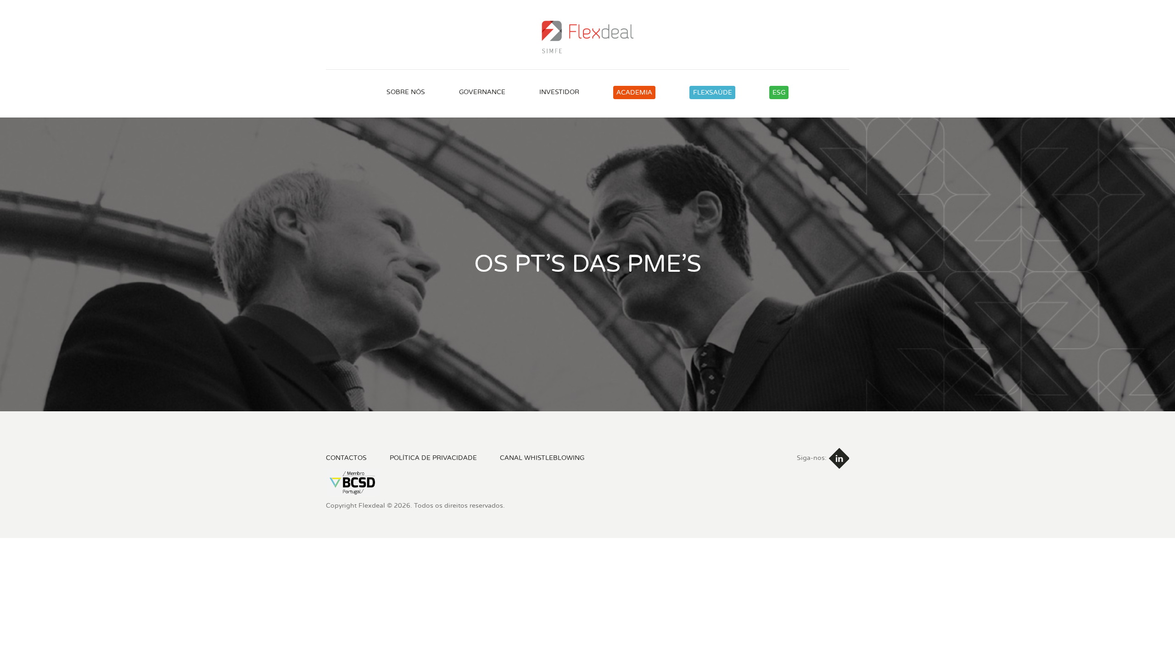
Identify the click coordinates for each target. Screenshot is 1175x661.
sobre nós (405, 92)
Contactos (346, 458)
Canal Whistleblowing (542, 458)
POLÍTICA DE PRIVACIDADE (433, 458)
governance (482, 92)
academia (634, 92)
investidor (559, 92)
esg (778, 92)
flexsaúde (712, 92)
